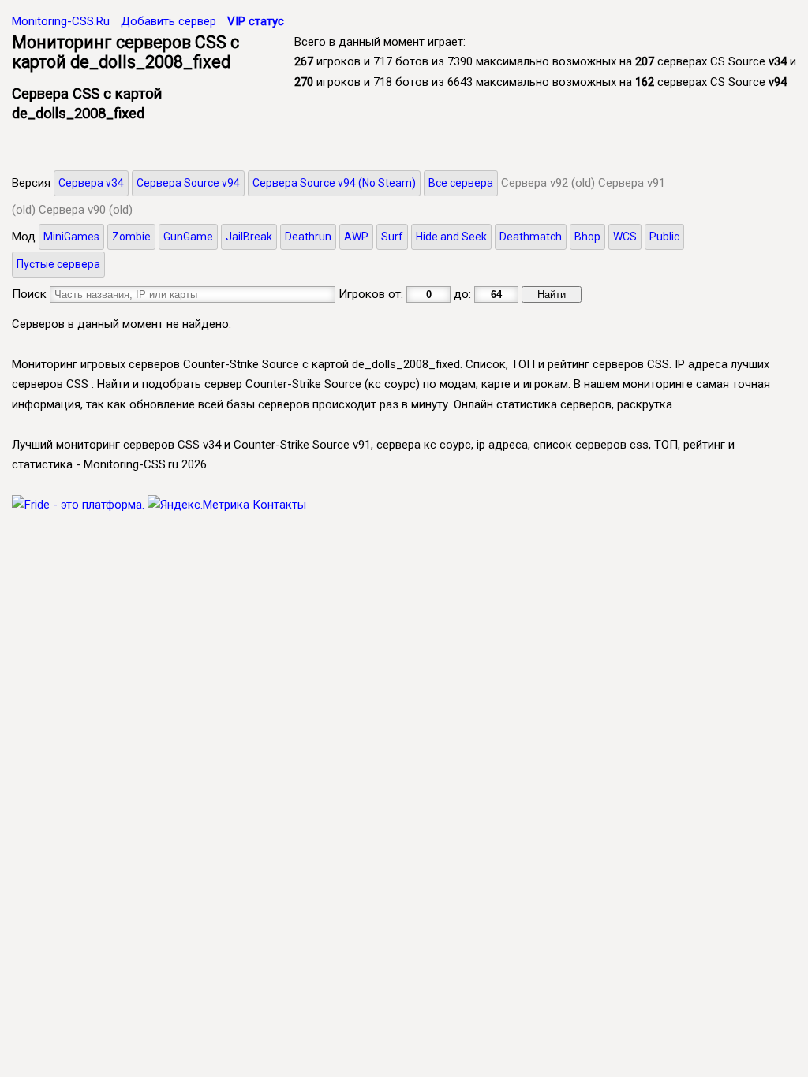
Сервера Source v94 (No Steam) (334, 183)
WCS (625, 236)
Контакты (279, 505)
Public (664, 236)
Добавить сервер (168, 21)
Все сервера (460, 183)
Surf (392, 236)
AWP (356, 236)
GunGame (188, 236)
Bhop (587, 236)
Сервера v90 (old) (86, 210)
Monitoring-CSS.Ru (61, 21)
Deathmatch (530, 236)
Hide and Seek (451, 236)
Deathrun (308, 236)
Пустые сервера (58, 264)
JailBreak (249, 236)
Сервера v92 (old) (548, 183)
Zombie (131, 236)
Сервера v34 (91, 183)
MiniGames (71, 236)
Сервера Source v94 (188, 183)
